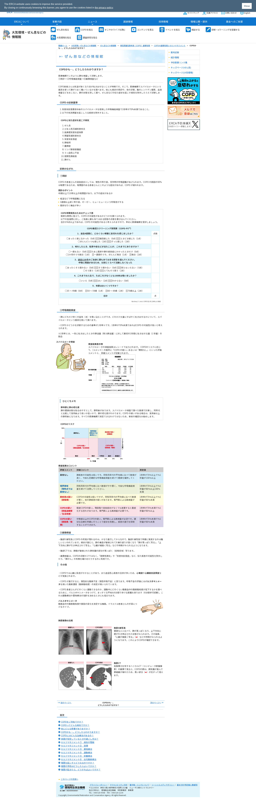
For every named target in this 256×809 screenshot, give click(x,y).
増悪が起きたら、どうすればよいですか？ (80, 769)
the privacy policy (104, 7)
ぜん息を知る (63, 29)
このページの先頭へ (69, 779)
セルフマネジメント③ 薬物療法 (76, 749)
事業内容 (57, 21)
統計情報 (175, 57)
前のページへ (66, 702)
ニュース (92, 21)
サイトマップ (193, 13)
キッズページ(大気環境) (182, 72)
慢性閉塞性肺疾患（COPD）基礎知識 (135, 45)
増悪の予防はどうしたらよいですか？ (78, 766)
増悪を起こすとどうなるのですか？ (77, 762)
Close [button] (247, 6)
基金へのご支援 (234, 21)
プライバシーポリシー (98, 784)
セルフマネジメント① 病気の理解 (77, 742)
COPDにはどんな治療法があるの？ (77, 735)
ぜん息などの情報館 (108, 45)
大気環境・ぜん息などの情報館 (29, 34)
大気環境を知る (64, 37)
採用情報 (163, 21)
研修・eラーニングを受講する (226, 29)
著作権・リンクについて (139, 784)
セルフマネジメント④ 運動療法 (76, 752)
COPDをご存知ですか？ (72, 721)
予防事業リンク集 (179, 62)
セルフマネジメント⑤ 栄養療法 (76, 755)
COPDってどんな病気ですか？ (75, 725)
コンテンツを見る (145, 29)
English (247, 13)
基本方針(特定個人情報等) (187, 784)
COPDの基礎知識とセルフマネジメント (169, 45)
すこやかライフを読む (115, 29)
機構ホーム (62, 45)
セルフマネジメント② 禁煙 (74, 745)
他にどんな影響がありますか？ (75, 728)
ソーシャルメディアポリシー (163, 784)
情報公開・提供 (199, 21)
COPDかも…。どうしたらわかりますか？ (80, 732)
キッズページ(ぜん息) (181, 67)
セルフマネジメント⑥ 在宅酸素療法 (78, 759)
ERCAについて (21, 21)
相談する (196, 29)
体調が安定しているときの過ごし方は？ (79, 738)
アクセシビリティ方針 (118, 784)
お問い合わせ (231, 13)
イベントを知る (172, 29)
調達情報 (128, 21)
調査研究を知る (90, 37)
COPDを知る (87, 29)
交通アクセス (212, 13)
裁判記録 (175, 52)
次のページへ (155, 702)
